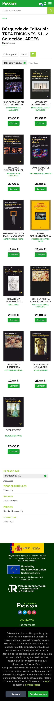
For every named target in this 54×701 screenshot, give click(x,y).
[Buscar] (50, 10)
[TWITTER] (25, 612)
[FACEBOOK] (20, 612)
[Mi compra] (40, 3)
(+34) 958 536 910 (27, 625)
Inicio (4, 18)
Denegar (15, 694)
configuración (33, 684)
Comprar (13, 123)
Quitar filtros (33, 63)
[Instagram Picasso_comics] (34, 612)
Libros (8, 490)
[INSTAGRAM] (29, 612)
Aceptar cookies (38, 694)
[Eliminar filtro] (45, 476)
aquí (47, 681)
